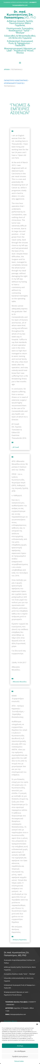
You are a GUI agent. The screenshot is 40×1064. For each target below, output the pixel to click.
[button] (37, 1024)
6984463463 (10, 1004)
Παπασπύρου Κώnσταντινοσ (16, 80)
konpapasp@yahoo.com (18, 1014)
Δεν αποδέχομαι (20, 1051)
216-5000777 (33, 2)
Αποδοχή (20, 1046)
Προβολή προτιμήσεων (20, 1056)
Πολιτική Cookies (19, 1061)
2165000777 (32, 1002)
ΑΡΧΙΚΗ (7, 69)
